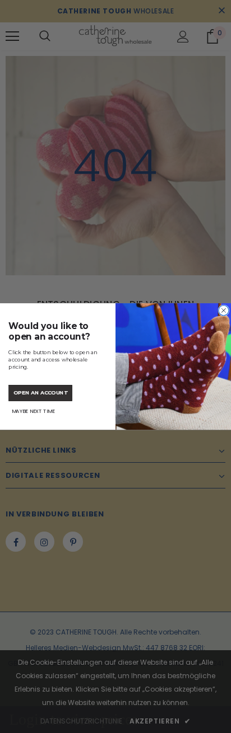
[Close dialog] (224, 311)
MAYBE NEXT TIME (33, 411)
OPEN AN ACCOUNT (40, 392)
